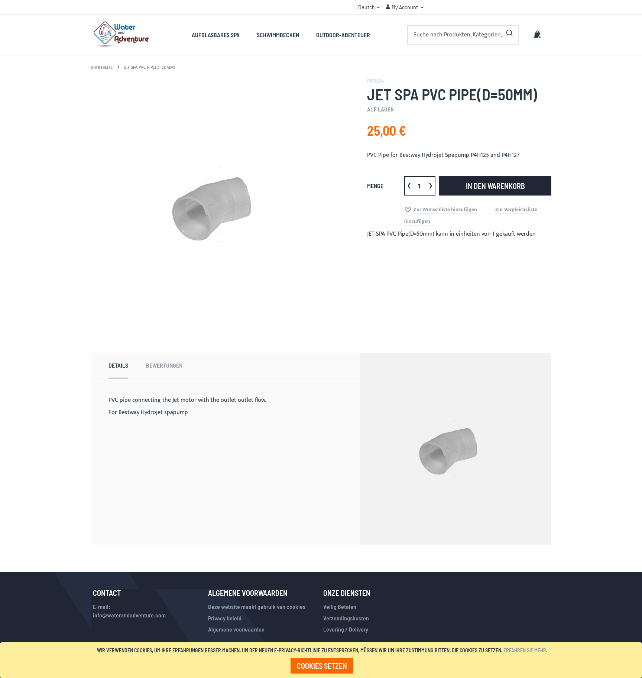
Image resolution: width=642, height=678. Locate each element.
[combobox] (463, 35)
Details (118, 365)
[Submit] (509, 31)
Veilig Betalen (339, 606)
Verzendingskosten (346, 618)
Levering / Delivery (345, 629)
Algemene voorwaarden (236, 629)
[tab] (118, 365)
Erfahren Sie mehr (524, 650)
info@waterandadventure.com (129, 615)
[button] (369, 7)
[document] (322, 660)
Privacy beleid (224, 618)
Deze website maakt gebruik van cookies (256, 606)
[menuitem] (219, 34)
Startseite (102, 67)
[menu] (280, 34)
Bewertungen (164, 365)
